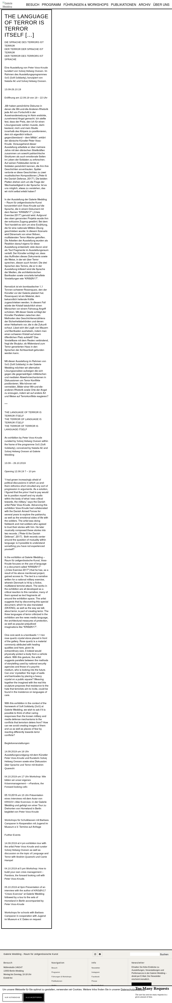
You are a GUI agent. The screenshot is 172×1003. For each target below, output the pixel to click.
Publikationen (123, 4)
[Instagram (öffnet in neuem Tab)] (95, 954)
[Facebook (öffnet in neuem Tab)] (99, 954)
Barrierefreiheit (97, 985)
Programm (51, 4)
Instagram (96, 972)
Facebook (95, 977)
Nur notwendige (12, 997)
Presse (94, 981)
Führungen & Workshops (85, 4)
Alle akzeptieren (34, 997)
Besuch (32, 4)
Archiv (145, 4)
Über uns (161, 4)
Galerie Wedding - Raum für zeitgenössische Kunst (31, 954)
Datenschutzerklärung (133, 989)
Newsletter (96, 968)
